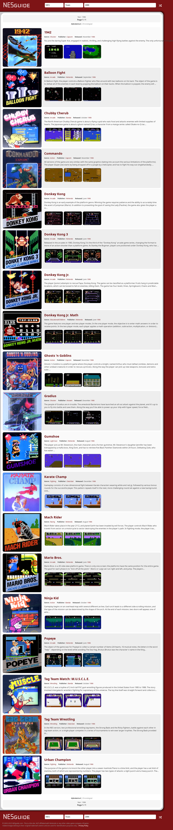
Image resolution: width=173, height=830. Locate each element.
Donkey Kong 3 (56, 234)
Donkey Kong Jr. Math (61, 315)
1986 (93, 37)
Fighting (53, 481)
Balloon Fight (54, 73)
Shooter (53, 37)
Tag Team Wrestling (59, 719)
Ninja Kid (51, 598)
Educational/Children (57, 320)
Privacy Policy (83, 826)
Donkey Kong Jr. (56, 275)
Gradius (50, 396)
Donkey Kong (54, 194)
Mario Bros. (53, 557)
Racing (52, 522)
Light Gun (53, 441)
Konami (69, 400)
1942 (47, 32)
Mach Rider (53, 517)
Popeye (50, 638)
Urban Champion (57, 760)
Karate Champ (55, 477)
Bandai (68, 118)
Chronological (87, 24)
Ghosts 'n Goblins (57, 355)
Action (52, 158)
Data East (70, 481)
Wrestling (53, 683)
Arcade (52, 77)
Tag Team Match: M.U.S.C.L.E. (66, 679)
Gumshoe (51, 436)
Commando (53, 153)
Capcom (70, 37)
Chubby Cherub (56, 113)
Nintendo (69, 77)
